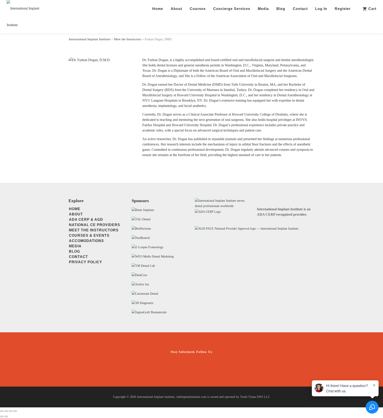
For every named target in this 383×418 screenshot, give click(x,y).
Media (263, 9)
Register (343, 9)
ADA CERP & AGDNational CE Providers (94, 222)
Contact (300, 9)
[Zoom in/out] (2, 411)
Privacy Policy (85, 262)
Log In (321, 9)
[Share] (10, 411)
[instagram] (178, 364)
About (176, 9)
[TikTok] (219, 364)
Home (157, 9)
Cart (372, 9)
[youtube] (164, 364)
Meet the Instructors (94, 230)
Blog (280, 9)
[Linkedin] (205, 364)
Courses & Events (89, 235)
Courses (198, 9)
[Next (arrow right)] (6, 416)
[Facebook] (192, 364)
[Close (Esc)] (15, 411)
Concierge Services (231, 9)
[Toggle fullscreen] (6, 411)
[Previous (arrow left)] (2, 416)
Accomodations (86, 241)
